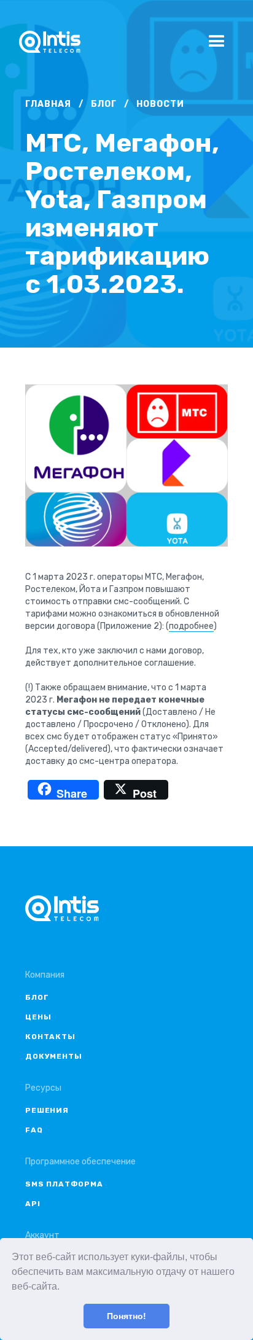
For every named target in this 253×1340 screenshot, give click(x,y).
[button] (64, 1288)
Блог (104, 104)
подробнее (191, 626)
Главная (48, 104)
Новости (160, 104)
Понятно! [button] (126, 1316)
